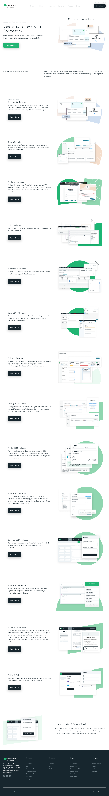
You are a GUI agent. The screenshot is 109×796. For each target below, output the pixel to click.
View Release (14, 117)
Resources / (8, 22)
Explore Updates (11, 45)
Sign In (104, 2)
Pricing (78, 6)
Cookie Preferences (97, 769)
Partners (70, 6)
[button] (32, 6)
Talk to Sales (99, 6)
